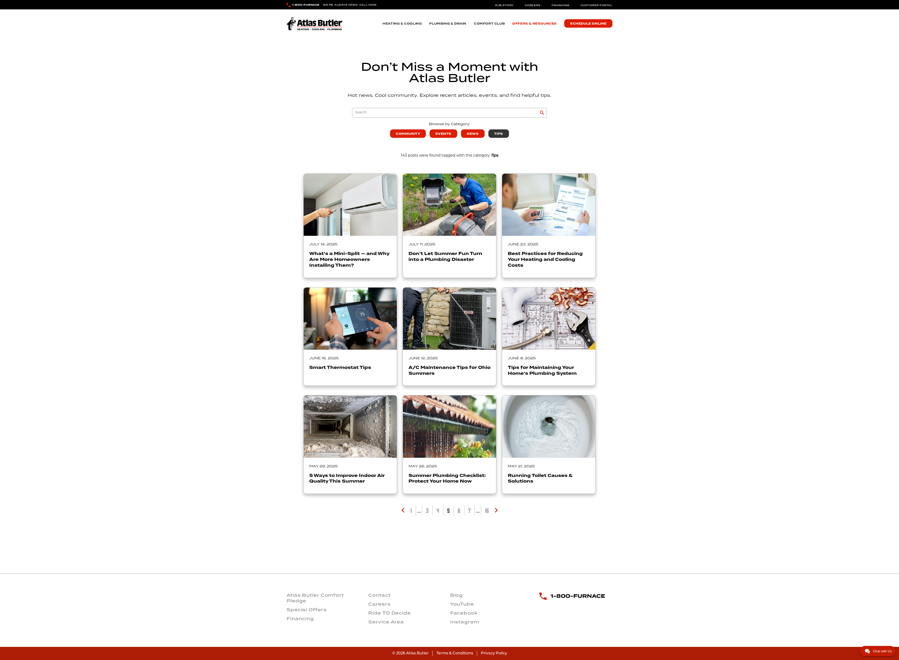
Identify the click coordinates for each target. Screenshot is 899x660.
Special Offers (307, 610)
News (473, 134)
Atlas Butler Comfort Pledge (315, 598)
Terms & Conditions (454, 653)
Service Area (386, 622)
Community (408, 134)
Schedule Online (588, 24)
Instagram (464, 622)
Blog (456, 595)
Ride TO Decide (389, 613)
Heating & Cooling (402, 24)
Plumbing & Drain (447, 24)
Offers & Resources (534, 24)
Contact (379, 595)
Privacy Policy (494, 653)
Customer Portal (597, 5)
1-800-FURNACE (306, 5)
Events (443, 134)
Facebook (464, 613)
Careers (533, 5)
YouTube (462, 604)
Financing (560, 5)
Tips (498, 134)
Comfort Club (489, 24)
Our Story (504, 5)
